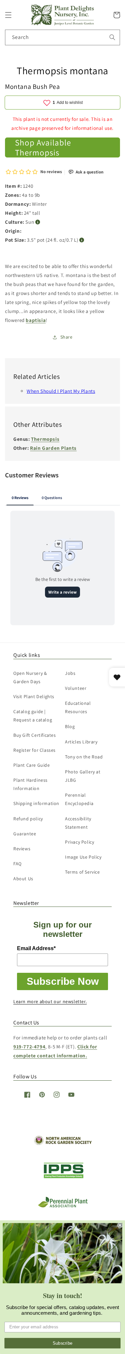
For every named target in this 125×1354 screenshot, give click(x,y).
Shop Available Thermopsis (43, 147)
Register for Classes (34, 750)
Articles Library (81, 742)
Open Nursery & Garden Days (30, 677)
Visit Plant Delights (33, 696)
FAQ (17, 864)
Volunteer (75, 688)
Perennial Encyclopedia (79, 799)
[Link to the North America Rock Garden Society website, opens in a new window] (62, 1143)
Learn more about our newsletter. (50, 1001)
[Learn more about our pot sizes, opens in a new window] (81, 240)
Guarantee (24, 834)
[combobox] (62, 37)
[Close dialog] (120, 1225)
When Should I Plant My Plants (61, 391)
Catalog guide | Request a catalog (32, 715)
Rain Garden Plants (53, 448)
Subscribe (63, 1343)
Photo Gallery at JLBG (83, 776)
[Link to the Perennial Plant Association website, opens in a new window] (62, 1206)
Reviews (21, 849)
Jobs (70, 673)
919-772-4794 (29, 1046)
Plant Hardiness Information (30, 784)
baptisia (36, 320)
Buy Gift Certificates (34, 735)
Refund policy (28, 819)
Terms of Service (82, 872)
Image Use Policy (83, 857)
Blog (70, 726)
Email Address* (36, 948)
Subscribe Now (63, 981)
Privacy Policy (79, 842)
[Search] (112, 37)
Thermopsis (45, 439)
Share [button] (66, 337)
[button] (8, 15)
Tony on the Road (84, 757)
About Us (23, 879)
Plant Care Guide (31, 765)
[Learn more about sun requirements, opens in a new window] (37, 222)
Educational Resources (78, 707)
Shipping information (36, 803)
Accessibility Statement (78, 823)
